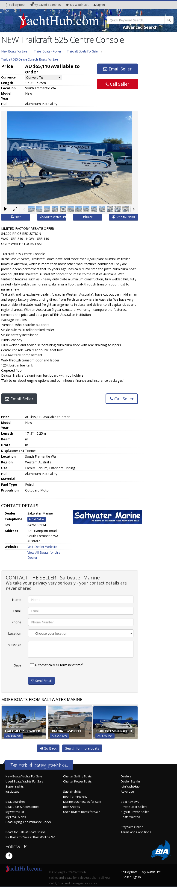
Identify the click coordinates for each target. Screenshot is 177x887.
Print (17, 217)
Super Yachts (15, 786)
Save (17, 665)
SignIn (100, 5)
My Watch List (15, 812)
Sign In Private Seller (135, 812)
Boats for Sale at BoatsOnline (26, 832)
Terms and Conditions (136, 832)
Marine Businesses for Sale (82, 802)
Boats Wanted (130, 817)
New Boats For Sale (14, 51)
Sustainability (72, 792)
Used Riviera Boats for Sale (81, 812)
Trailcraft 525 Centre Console (29, 59)
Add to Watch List (54, 217)
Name (16, 599)
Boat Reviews (130, 802)
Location (14, 633)
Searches (47, 5)
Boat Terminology (75, 797)
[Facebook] (9, 855)
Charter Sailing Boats (77, 776)
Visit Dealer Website (42, 546)
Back (89, 217)
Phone (16, 622)
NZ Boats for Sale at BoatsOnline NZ (30, 837)
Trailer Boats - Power (47, 51)
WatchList (79, 5)
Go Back (49, 748)
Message (14, 645)
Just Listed (13, 792)
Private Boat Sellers (134, 807)
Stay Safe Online (132, 827)
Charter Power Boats (77, 781)
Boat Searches (16, 802)
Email (17, 611)
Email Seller (119, 69)
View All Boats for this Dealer (43, 555)
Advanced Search (140, 27)
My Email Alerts (16, 817)
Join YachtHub (130, 786)
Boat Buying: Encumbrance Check (28, 822)
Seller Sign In (132, 877)
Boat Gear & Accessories (22, 807)
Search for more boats (82, 748)
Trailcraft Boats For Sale (82, 51)
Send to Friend (125, 217)
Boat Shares (71, 807)
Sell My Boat (16, 5)
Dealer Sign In (130, 781)
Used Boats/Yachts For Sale (24, 781)
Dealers (126, 776)
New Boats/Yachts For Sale (24, 776)
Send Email (43, 680)
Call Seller (119, 84)
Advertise (127, 792)
